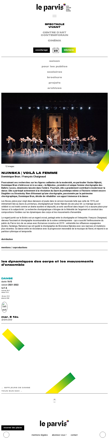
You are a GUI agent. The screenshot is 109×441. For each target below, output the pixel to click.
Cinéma (54, 41)
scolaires (54, 72)
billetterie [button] (69, 50)
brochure (54, 77)
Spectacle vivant (54, 25)
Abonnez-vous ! (59, 435)
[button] (54, 16)
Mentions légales (40, 435)
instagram (54, 412)
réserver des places (12, 428)
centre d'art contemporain (54, 34)
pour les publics (54, 67)
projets (54, 83)
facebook (49, 412)
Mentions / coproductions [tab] (14, 247)
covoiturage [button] (41, 50)
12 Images (9, 166)
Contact (74, 435)
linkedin (60, 412)
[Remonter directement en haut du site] (103, 435)
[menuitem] (54, 61)
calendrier (56, 50)
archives (54, 88)
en (54, 402)
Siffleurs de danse (15, 387)
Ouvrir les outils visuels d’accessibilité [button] (6, 435)
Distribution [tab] (7, 239)
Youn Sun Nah (11, 391)
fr (54, 399)
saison (54, 61)
